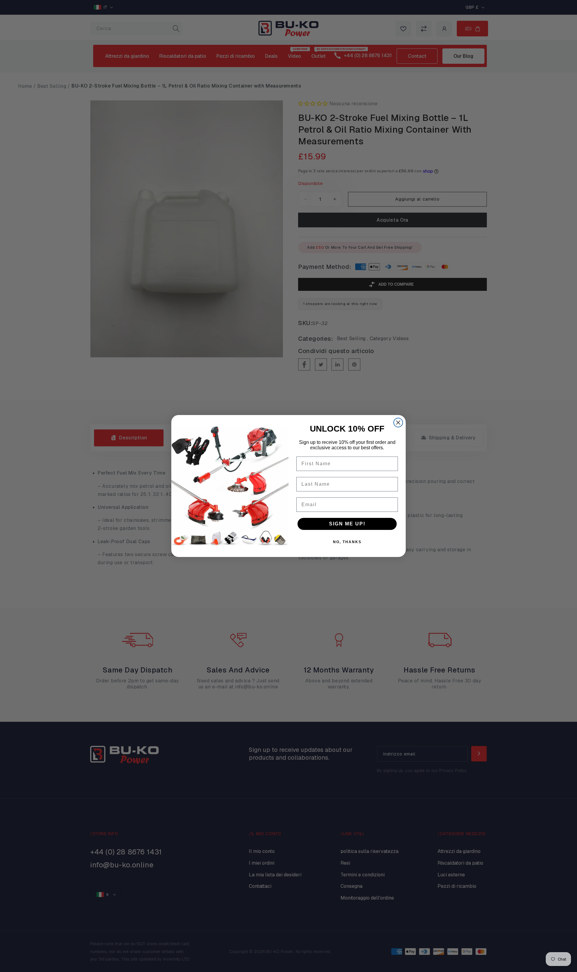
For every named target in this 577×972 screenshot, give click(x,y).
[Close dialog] (398, 422)
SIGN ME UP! (347, 523)
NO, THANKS (347, 542)
